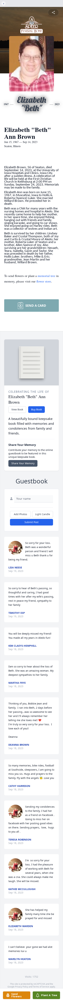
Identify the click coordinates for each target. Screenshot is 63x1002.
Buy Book (36, 409)
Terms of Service (41, 986)
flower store (43, 281)
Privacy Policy (21, 986)
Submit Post (31, 522)
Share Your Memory (22, 463)
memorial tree (46, 276)
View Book (17, 409)
